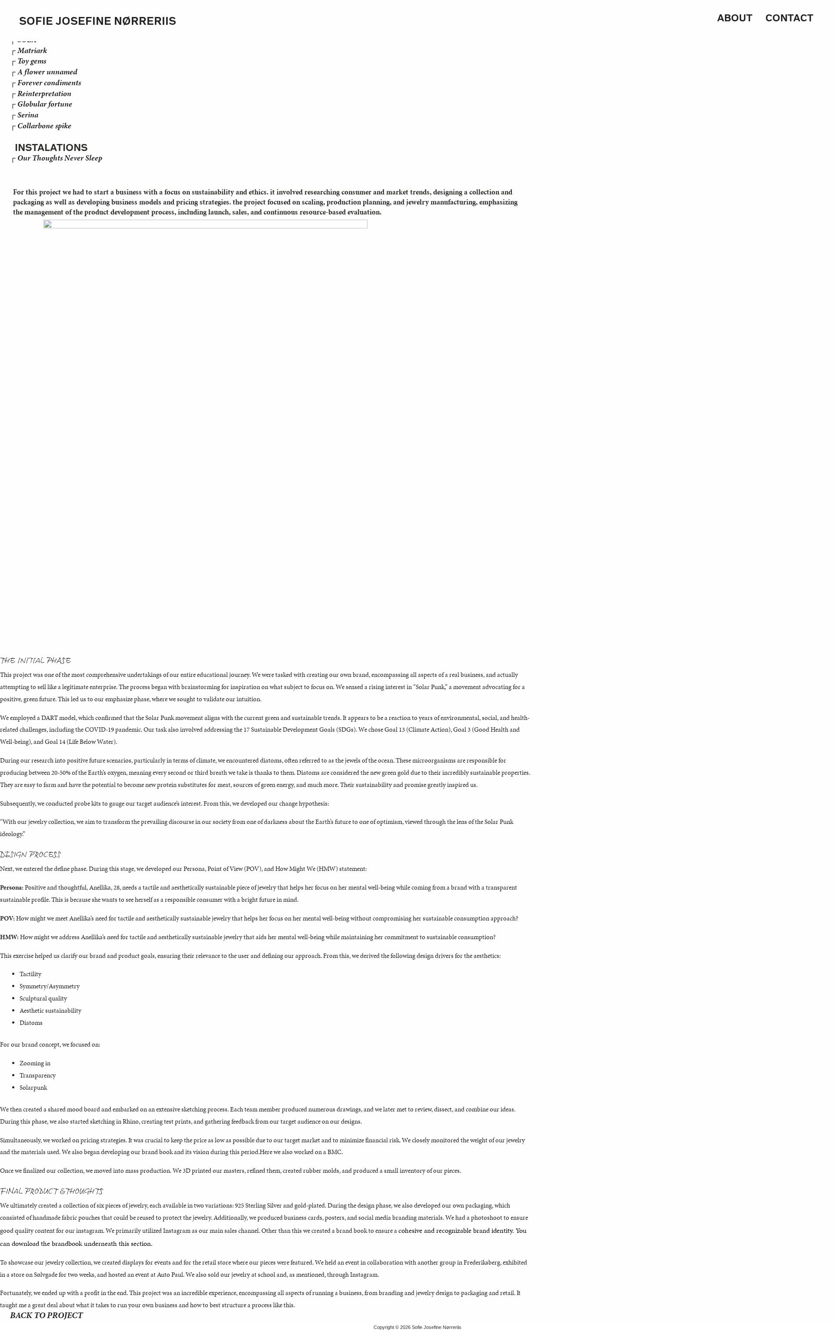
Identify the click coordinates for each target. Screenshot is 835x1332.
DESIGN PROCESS (30, 855)
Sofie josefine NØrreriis (97, 20)
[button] (10, 170)
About (734, 17)
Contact (789, 17)
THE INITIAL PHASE (35, 661)
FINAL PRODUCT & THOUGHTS (52, 1191)
